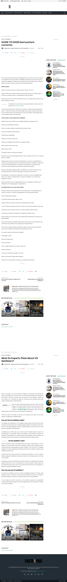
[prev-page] (2, 319)
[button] (64, 12)
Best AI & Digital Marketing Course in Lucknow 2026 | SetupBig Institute (8, 313)
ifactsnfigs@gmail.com (41, 571)
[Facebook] (59, 1)
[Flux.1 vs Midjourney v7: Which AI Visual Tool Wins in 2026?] (49, 87)
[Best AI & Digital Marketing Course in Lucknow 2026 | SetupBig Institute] (8, 308)
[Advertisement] (41, 7)
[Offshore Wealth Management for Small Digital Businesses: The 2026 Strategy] (49, 94)
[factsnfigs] (8, 6)
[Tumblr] (38, 574)
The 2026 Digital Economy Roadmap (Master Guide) (36, 315)
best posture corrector (18, 105)
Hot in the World (14, 36)
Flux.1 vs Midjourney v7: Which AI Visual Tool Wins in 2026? (59, 87)
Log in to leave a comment (7, 326)
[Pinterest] (35, 574)
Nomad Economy (56, 91)
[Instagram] (60, 1)
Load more (55, 99)
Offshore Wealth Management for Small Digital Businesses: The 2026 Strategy (58, 94)
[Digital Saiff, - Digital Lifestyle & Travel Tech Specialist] (2, 48)
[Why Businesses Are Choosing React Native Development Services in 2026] (22, 308)
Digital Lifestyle (7, 36)
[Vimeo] (63, 1)
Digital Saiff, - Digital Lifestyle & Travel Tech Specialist (17, 48)
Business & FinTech (22, 310)
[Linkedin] (31, 574)
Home (2, 36)
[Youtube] (65, 1)
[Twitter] (62, 1)
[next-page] (4, 319)
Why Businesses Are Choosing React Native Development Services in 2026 (22, 313)
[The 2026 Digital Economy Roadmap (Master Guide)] (36, 308)
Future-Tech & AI (56, 84)
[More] (35, 271)
